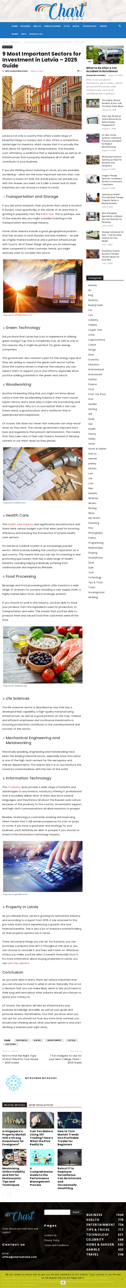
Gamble (92, 404)
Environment (95, 374)
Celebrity (93, 319)
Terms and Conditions (56, 1245)
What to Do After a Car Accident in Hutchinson (102, 69)
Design (92, 349)
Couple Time (95, 329)
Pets (23, 34)
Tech (91, 572)
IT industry (14, 787)
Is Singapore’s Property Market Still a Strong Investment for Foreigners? (14, 1137)
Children (92, 324)
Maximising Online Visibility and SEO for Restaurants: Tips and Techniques (13, 1176)
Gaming (92, 409)
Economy (93, 359)
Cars (90, 314)
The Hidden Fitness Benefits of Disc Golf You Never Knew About (112, 103)
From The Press (97, 394)
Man (90, 488)
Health (37, 26)
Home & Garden (52, 26)
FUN (90, 399)
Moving (92, 508)
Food (91, 389)
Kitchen (92, 468)
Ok (63, 1282)
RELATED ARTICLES (14, 1105)
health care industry (20, 524)
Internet (92, 458)
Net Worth (94, 518)
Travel (103, 26)
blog (90, 295)
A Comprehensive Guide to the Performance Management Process (41, 1176)
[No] (122, 1279)
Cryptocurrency (96, 339)
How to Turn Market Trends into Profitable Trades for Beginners (68, 1137)
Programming (96, 542)
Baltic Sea (47, 214)
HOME (15, 26)
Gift (90, 414)
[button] (120, 26)
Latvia (71, 1040)
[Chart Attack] (63, 11)
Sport (15, 34)
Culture (92, 344)
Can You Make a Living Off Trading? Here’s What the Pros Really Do (41, 1137)
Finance (92, 384)
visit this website (18, 963)
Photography (95, 532)
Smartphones (95, 557)
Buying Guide (95, 305)
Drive (91, 354)
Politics (92, 537)
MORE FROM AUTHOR (41, 1105)
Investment (54, 1040)
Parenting (93, 522)
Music (76, 26)
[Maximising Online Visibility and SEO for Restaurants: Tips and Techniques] (14, 1157)
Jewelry (92, 463)
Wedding (93, 597)
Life (90, 478)
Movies (92, 503)
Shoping (92, 552)
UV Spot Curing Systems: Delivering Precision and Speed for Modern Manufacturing (111, 141)
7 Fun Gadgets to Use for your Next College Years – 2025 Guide (65, 1059)
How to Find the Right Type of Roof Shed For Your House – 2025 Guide (20, 1059)
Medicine (93, 498)
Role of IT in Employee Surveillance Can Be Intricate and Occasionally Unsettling (69, 1178)
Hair (90, 423)
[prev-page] (4, 1195)
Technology (89, 26)
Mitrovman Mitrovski (16, 71)
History (92, 433)
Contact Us (35, 34)
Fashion (92, 379)
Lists (91, 483)
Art (90, 290)
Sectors (11, 1044)
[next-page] (10, 1195)
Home (5, 42)
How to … (93, 453)
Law (90, 473)
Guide (37, 1040)
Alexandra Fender (96, 75)
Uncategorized (96, 592)
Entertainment (96, 369)
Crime (91, 334)
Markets (92, 493)
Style (67, 26)
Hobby (91, 438)
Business (25, 26)
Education (93, 364)
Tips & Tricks (95, 582)
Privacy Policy (51, 1240)
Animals (92, 285)
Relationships (95, 547)
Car (90, 61)
